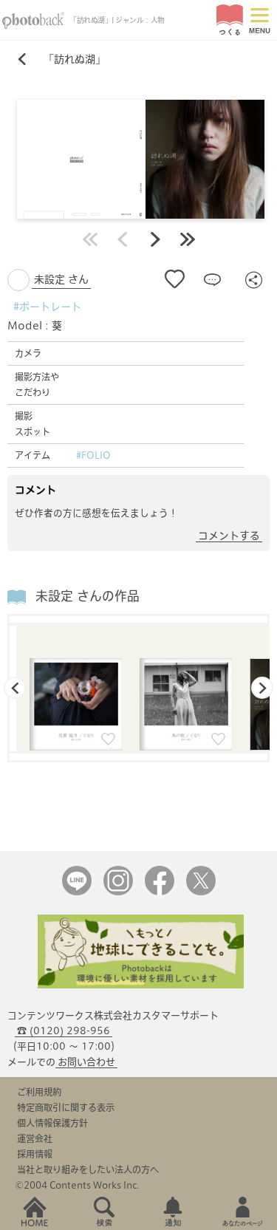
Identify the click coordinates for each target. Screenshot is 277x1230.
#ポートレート (47, 306)
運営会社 (34, 1138)
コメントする (229, 535)
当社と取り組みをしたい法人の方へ (88, 1169)
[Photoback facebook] (160, 892)
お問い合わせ (86, 1062)
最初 (90, 239)
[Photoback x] (201, 892)
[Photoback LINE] (77, 892)
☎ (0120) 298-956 (63, 1031)
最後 (187, 239)
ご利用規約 (39, 1091)
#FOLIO (93, 455)
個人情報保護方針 (52, 1122)
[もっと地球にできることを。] (141, 985)
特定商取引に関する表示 (65, 1107)
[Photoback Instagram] (118, 892)
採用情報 (34, 1153)
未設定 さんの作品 (87, 596)
